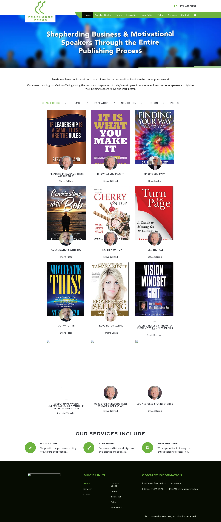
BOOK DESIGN (107, 443)
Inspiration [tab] (101, 102)
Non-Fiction (147, 14)
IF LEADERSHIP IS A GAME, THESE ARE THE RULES (66, 175)
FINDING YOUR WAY (154, 173)
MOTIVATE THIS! (66, 325)
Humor (118, 14)
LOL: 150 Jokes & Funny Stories (155, 403)
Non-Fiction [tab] (128, 102)
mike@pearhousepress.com (183, 488)
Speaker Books (103, 14)
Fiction (160, 14)
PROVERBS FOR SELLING (110, 325)
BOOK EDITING (48, 443)
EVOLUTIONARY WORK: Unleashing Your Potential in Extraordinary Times (66, 406)
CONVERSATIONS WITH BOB (66, 249)
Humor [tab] (77, 102)
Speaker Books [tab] (51, 102)
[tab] (51, 103)
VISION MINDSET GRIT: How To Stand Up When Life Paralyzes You (155, 328)
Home (87, 14)
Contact (185, 14)
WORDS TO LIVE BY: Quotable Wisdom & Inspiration (110, 405)
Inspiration (131, 14)
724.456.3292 (188, 6)
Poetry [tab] (174, 102)
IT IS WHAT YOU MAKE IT (110, 173)
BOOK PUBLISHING (168, 443)
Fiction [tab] (153, 102)
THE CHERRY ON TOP (110, 249)
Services (172, 14)
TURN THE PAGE (154, 249)
